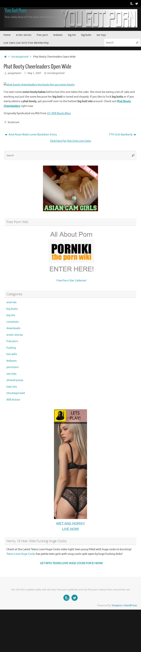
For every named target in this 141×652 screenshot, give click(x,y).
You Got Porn (15, 10)
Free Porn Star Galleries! (71, 280)
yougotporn (14, 73)
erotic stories (14, 335)
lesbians (11, 361)
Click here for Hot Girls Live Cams (70, 141)
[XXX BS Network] (136, 3)
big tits (10, 315)
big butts (12, 309)
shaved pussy (14, 380)
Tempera (116, 605)
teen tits (11, 386)
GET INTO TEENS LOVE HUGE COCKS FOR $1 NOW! (71, 563)
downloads (13, 328)
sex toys (11, 374)
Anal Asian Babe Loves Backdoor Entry (32, 134)
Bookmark (13, 122)
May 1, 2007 (34, 73)
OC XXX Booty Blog (59, 113)
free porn (12, 341)
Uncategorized (19, 56)
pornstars (12, 367)
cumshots (12, 322)
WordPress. (130, 605)
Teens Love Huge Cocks (20, 554)
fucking (11, 348)
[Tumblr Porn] (131, 3)
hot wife (11, 354)
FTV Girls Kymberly (121, 134)
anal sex (11, 302)
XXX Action (13, 399)
